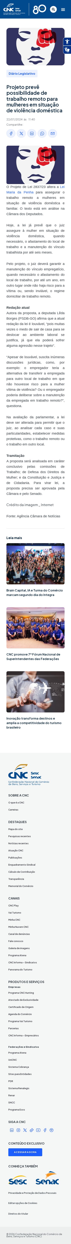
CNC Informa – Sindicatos (22, 962)
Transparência (16, 879)
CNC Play (13, 905)
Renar (11, 1095)
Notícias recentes (18, 843)
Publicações (15, 857)
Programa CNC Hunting (21, 992)
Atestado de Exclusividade (23, 1000)
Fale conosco (15, 941)
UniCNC (12, 1059)
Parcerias (13, 1028)
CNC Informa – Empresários (23, 1035)
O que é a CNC (16, 802)
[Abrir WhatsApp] (61, 1234)
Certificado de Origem (21, 1007)
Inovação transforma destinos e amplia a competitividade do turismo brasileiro (34, 722)
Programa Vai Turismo (20, 1021)
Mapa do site (15, 829)
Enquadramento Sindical (21, 864)
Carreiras (13, 809)
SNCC (11, 1102)
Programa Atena (17, 955)
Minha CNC (14, 919)
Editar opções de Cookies (22, 1203)
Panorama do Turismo (20, 969)
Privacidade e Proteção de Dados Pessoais (32, 1193)
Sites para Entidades (20, 1074)
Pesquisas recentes (19, 836)
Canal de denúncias (19, 934)
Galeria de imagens (19, 948)
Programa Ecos (16, 1109)
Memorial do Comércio (20, 886)
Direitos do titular (18, 1213)
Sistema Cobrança (18, 1067)
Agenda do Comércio (20, 1014)
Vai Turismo (14, 912)
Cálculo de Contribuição (21, 871)
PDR (10, 1081)
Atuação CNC (15, 850)
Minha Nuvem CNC (18, 927)
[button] (63, 9)
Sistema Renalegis (18, 1088)
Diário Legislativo (22, 73)
